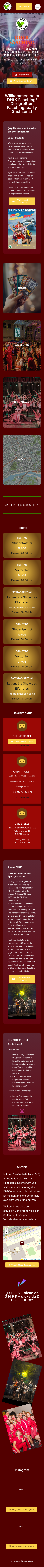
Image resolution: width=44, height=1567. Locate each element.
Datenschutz (27, 1561)
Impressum (15, 1561)
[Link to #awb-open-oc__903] (38, 7)
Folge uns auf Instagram (23, 1509)
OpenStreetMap (35, 1259)
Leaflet (25, 1259)
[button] (22, 1243)
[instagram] (22, 1111)
